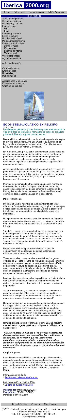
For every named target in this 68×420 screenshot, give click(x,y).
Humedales (7, 73)
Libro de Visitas (19, 404)
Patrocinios (19, 12)
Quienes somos (36, 12)
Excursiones (9, 48)
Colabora (35, 404)
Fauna (6, 28)
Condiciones (50, 404)
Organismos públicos (12, 86)
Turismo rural (9, 53)
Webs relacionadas (11, 56)
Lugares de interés (12, 51)
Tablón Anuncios (56, 12)
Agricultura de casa (11, 58)
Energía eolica (9, 71)
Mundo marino (9, 76)
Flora (5, 31)
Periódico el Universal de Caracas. (21, 377)
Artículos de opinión (11, 63)
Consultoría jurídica (11, 21)
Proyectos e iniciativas (13, 43)
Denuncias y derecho (12, 23)
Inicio (6, 12)
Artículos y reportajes (12, 18)
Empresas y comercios (13, 83)
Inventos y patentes (11, 33)
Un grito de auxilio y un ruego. (19, 385)
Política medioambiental (13, 41)
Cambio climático (10, 68)
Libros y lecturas (10, 36)
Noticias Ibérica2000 (12, 38)
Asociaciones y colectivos (14, 81)
